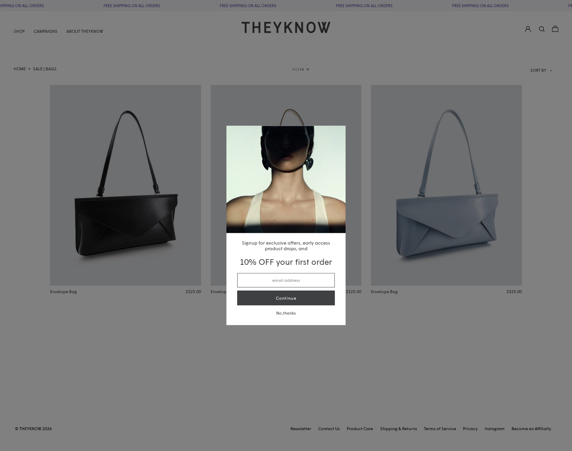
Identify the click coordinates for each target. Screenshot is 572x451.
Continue (286, 298)
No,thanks (286, 313)
